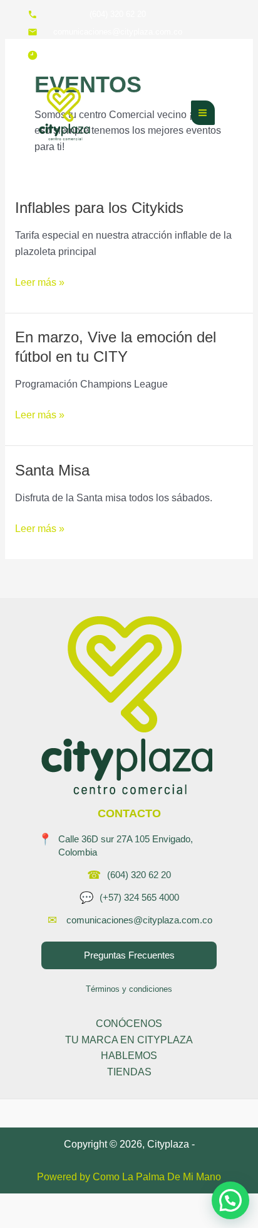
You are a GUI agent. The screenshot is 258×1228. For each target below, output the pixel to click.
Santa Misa (52, 470)
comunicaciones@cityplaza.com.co (139, 920)
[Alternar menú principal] (203, 112)
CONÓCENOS (129, 1023)
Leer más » (39, 281)
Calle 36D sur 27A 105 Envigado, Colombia (125, 846)
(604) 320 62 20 (139, 874)
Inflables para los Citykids (99, 208)
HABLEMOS (129, 1055)
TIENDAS (129, 1072)
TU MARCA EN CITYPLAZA (129, 1040)
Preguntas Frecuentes (129, 955)
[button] (230, 1200)
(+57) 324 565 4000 (139, 897)
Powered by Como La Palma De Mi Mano (129, 1176)
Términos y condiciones (129, 989)
